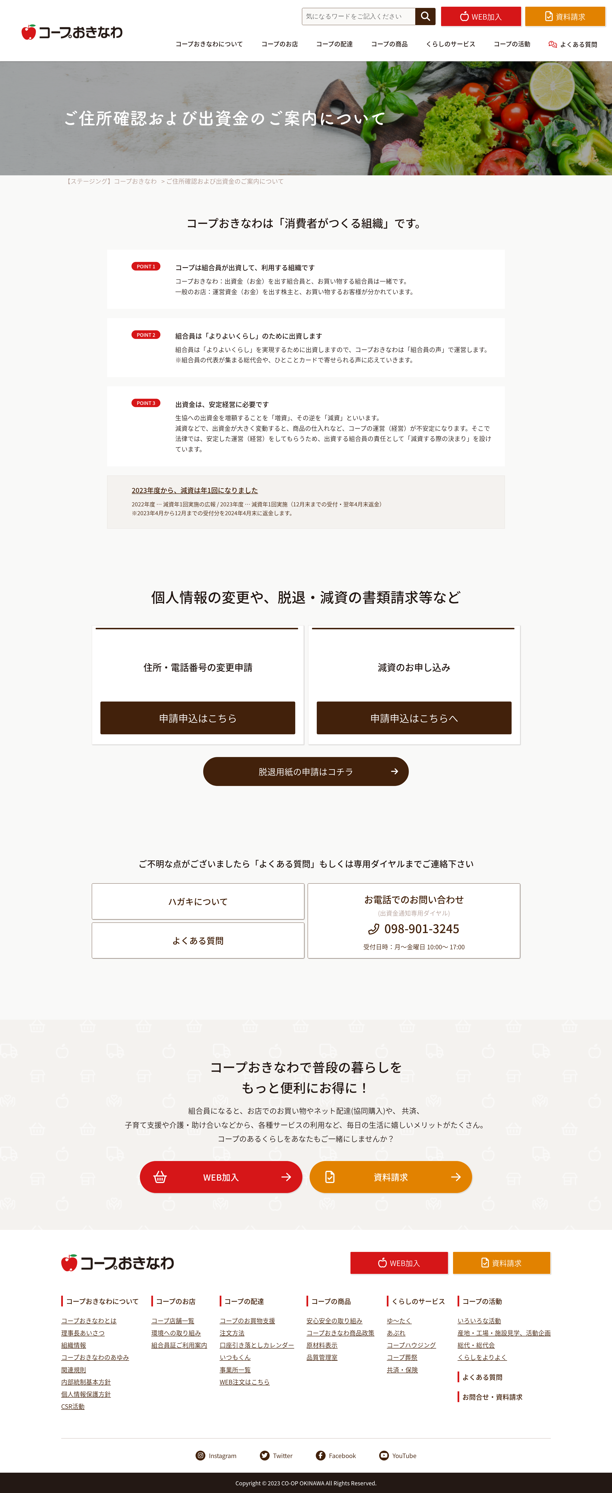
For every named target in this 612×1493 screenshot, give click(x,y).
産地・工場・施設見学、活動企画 (504, 1332)
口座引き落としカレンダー (257, 1344)
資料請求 (391, 1177)
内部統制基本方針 (86, 1381)
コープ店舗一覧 (172, 1320)
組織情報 (73, 1344)
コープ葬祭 (402, 1357)
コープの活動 (512, 43)
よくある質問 (578, 44)
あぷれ (396, 1332)
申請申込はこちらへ (414, 718)
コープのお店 (279, 43)
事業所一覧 (235, 1369)
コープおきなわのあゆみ (95, 1357)
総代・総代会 (476, 1344)
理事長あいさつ (83, 1332)
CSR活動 (73, 1406)
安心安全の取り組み (334, 1320)
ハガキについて (198, 901)
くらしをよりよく (482, 1357)
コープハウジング (411, 1344)
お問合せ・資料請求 (492, 1397)
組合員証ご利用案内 (179, 1344)
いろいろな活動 (479, 1320)
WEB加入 (221, 1177)
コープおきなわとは (89, 1320)
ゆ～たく (399, 1320)
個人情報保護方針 (86, 1393)
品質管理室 (322, 1357)
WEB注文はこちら (245, 1381)
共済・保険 (402, 1369)
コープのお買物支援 (247, 1320)
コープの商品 (389, 43)
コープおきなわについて (209, 43)
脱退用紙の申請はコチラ (306, 771)
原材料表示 (322, 1344)
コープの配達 (334, 43)
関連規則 (73, 1369)
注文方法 (232, 1332)
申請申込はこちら (198, 718)
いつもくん (235, 1357)
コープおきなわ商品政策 (340, 1332)
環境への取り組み (176, 1332)
